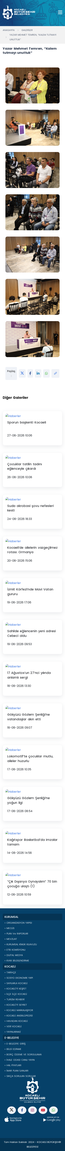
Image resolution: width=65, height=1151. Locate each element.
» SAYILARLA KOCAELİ (16, 983)
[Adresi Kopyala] (55, 373)
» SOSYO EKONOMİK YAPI (19, 978)
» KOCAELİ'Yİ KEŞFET (15, 988)
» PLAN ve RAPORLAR (16, 933)
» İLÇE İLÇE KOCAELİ (16, 994)
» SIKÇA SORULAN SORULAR (20, 1076)
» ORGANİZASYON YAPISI (18, 923)
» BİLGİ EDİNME (13, 1049)
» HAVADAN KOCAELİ (16, 1021)
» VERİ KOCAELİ (13, 1026)
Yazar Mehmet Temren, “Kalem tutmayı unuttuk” (33, 37)
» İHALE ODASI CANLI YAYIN (20, 1060)
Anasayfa (9, 30)
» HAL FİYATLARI (13, 1065)
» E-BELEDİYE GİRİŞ (15, 1043)
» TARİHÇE (10, 972)
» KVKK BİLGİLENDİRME (17, 960)
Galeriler (27, 30)
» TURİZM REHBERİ (15, 999)
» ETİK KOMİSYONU (15, 949)
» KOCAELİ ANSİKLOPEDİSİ (19, 1015)
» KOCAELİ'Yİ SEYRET (16, 1005)
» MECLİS (9, 928)
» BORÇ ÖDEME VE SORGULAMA (23, 1054)
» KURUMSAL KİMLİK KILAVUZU (21, 944)
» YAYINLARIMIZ (13, 1032)
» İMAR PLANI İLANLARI (16, 1070)
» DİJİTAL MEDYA (14, 955)
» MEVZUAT (11, 939)
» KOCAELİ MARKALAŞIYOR (19, 1010)
